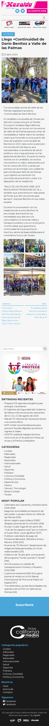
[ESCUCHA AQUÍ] (24, 23)
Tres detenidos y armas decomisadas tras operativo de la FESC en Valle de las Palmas (25, 589)
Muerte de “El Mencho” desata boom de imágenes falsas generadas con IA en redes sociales (25, 548)
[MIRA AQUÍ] (9, 23)
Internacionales (12, 463)
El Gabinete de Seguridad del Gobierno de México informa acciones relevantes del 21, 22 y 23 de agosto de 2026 (25, 412)
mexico (8, 485)
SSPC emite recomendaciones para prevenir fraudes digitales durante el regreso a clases (23, 428)
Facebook (10, 701)
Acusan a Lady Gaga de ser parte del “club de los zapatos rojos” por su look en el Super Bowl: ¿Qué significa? (25, 529)
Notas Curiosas (11, 491)
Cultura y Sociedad (14, 476)
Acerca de (8, 689)
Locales (8, 34)
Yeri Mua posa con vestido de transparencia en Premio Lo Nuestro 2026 (23, 567)
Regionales (10, 457)
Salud (7, 466)
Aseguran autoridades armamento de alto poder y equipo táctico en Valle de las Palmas (24, 514)
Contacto (8, 692)
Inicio (5, 686)
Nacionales (10, 460)
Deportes (9, 469)
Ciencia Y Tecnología (15, 488)
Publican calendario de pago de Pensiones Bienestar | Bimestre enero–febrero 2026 (24, 539)
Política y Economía (14, 479)
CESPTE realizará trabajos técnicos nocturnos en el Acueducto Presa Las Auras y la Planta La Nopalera (24, 437)
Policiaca (8, 473)
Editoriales (9, 454)
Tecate (7, 494)
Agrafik (37, 715)
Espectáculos (11, 482)
